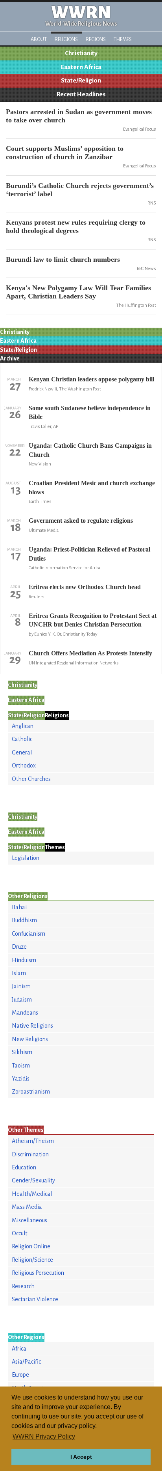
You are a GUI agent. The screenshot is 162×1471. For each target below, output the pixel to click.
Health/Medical (32, 1194)
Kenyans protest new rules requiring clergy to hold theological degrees (75, 226)
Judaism (22, 999)
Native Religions (32, 1026)
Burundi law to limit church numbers (63, 259)
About (39, 39)
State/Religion (81, 80)
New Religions (30, 1039)
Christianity (81, 53)
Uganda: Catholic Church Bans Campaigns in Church (90, 450)
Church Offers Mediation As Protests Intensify (90, 653)
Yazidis (20, 1078)
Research (23, 1286)
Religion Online (31, 1246)
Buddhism (24, 920)
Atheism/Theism (33, 1141)
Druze (19, 947)
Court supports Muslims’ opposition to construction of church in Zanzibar (64, 152)
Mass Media (27, 1207)
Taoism (21, 1065)
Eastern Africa (81, 67)
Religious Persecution (38, 1273)
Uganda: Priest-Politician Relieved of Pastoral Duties (89, 553)
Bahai (19, 907)
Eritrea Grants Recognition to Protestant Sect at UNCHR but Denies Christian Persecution (92, 620)
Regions (96, 39)
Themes (123, 39)
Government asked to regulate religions (81, 520)
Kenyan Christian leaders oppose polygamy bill (91, 379)
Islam (19, 973)
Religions (66, 39)
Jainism (21, 986)
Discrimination (30, 1154)
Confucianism (28, 934)
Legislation (25, 858)
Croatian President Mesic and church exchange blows (92, 487)
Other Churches (31, 779)
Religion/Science (32, 1260)
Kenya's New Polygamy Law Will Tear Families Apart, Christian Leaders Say (78, 292)
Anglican (22, 726)
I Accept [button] (81, 1457)
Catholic (22, 739)
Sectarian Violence (35, 1299)
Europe (20, 1375)
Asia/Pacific (26, 1361)
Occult (19, 1233)
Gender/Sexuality (33, 1180)
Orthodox (24, 765)
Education (24, 1167)
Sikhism (22, 1052)
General (22, 752)
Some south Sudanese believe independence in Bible (90, 412)
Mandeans (25, 1012)
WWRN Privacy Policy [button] (44, 1436)
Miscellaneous (29, 1220)
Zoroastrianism (31, 1091)
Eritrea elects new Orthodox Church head (85, 587)
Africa (19, 1348)
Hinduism (24, 960)
